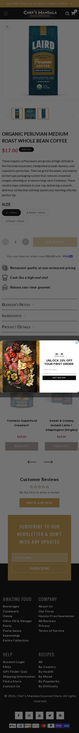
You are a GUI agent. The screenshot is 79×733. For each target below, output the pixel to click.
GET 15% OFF (59, 378)
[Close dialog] (77, 342)
